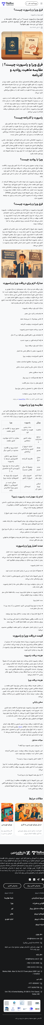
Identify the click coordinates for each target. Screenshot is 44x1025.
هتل (11, 914)
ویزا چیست (21, 399)
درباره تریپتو (40, 924)
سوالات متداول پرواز (37, 908)
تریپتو (20, 727)
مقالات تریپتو (39, 919)
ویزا (12, 903)
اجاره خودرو (9, 919)
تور (12, 908)
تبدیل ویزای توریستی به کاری (31, 824)
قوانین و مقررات (38, 903)
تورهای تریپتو (39, 914)
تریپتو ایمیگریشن (38, 898)
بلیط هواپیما (8, 898)
